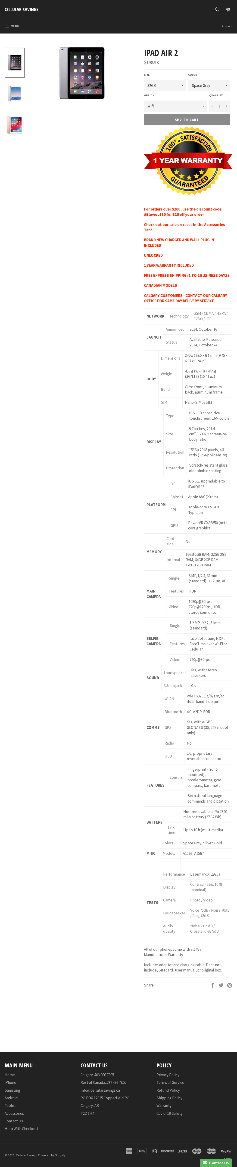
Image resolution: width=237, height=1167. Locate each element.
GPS (168, 727)
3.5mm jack (173, 685)
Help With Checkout (21, 1128)
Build (165, 389)
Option (149, 95)
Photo (195, 900)
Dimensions (170, 358)
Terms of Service (170, 1082)
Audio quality (169, 928)
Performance (174, 874)
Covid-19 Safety (169, 1113)
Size (147, 74)
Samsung (12, 1090)
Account (227, 26)
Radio (169, 743)
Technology (179, 316)
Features (176, 591)
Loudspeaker (175, 672)
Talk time (171, 830)
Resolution (175, 452)
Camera (169, 900)
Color (192, 74)
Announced (175, 329)
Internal (173, 559)
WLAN (169, 698)
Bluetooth (173, 711)
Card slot (170, 541)
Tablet (10, 1105)
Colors (168, 843)
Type (170, 415)
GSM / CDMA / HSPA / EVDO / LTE (210, 316)
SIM (164, 402)
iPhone (10, 1082)
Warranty (164, 1105)
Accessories (14, 1113)
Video (173, 606)
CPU (174, 509)
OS (173, 483)
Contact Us (14, 1121)
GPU (174, 525)
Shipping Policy (169, 1097)
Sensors (176, 777)
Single (174, 578)
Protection (175, 467)
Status (171, 342)
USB (168, 756)
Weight (167, 373)
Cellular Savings (21, 9)
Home (10, 1074)
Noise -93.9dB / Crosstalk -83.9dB (204, 928)
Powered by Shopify (51, 1155)
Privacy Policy (167, 1074)
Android (11, 1097)
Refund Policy (168, 1090)
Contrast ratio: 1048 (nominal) (206, 887)
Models (169, 853)
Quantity (216, 95)
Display (169, 887)
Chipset (177, 496)
